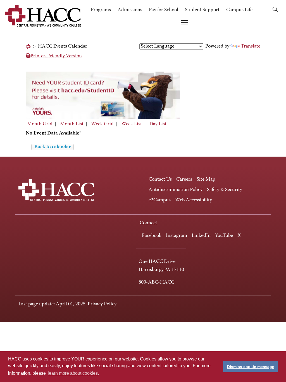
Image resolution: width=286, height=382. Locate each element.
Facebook (151, 235)
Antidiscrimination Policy (175, 189)
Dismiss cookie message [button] (250, 366)
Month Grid (40, 124)
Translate (250, 46)
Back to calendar (52, 147)
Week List (131, 124)
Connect (148, 223)
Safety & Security (224, 189)
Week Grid (102, 124)
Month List (72, 124)
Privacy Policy (102, 304)
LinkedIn (201, 235)
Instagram (176, 235)
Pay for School (163, 10)
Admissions (130, 10)
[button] (275, 10)
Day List (157, 124)
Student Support (202, 10)
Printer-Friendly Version (56, 56)
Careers (184, 179)
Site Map (206, 179)
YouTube (224, 235)
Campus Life (239, 10)
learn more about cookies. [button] (73, 373)
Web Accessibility (193, 200)
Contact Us (160, 179)
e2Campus (160, 200)
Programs (101, 10)
